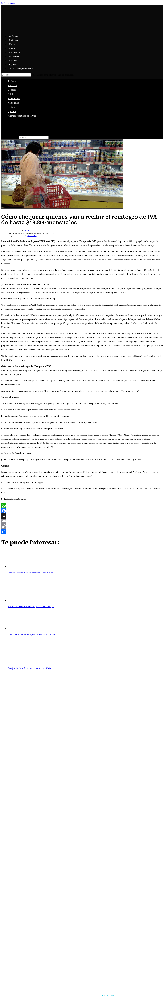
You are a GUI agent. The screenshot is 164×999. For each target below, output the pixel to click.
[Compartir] (82, 531)
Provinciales (14, 98)
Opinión (12, 111)
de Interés (12, 81)
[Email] (82, 521)
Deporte (12, 90)
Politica (11, 94)
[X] (82, 516)
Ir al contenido (8, 3)
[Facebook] (82, 510)
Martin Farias (29, 231)
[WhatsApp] (82, 505)
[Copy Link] (82, 526)
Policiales (12, 85)
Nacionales (13, 103)
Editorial (12, 107)
